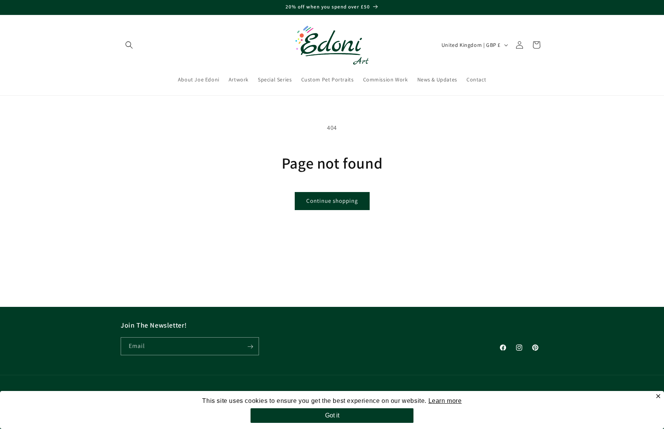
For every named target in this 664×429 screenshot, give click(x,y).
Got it (332, 415)
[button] (129, 44)
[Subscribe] (250, 347)
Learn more (445, 401)
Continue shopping (332, 200)
